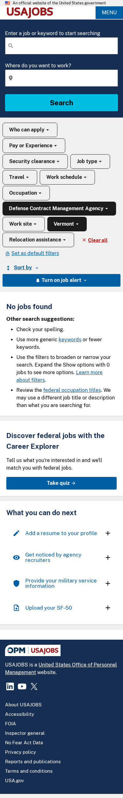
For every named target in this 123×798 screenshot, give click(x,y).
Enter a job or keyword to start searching (52, 33)
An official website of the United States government (59, 3)
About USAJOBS (23, 704)
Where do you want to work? (38, 66)
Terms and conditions (29, 771)
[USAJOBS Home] (31, 12)
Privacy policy (20, 752)
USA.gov (14, 780)
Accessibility (19, 714)
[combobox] (61, 45)
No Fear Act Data (24, 742)
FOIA (10, 723)
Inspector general (25, 733)
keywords (70, 340)
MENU (109, 12)
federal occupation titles (72, 390)
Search (61, 103)
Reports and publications (33, 761)
